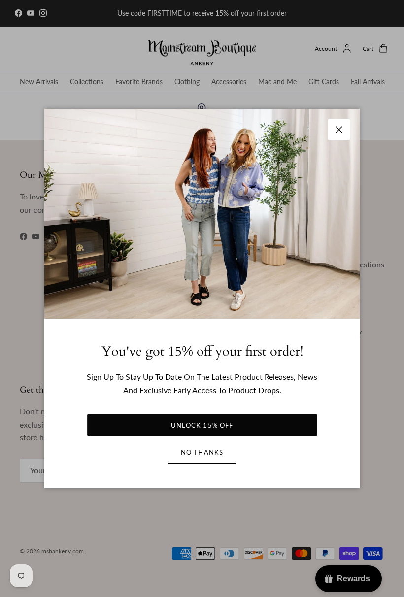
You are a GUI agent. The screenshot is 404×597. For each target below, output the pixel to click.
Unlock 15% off (202, 425)
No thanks (202, 452)
